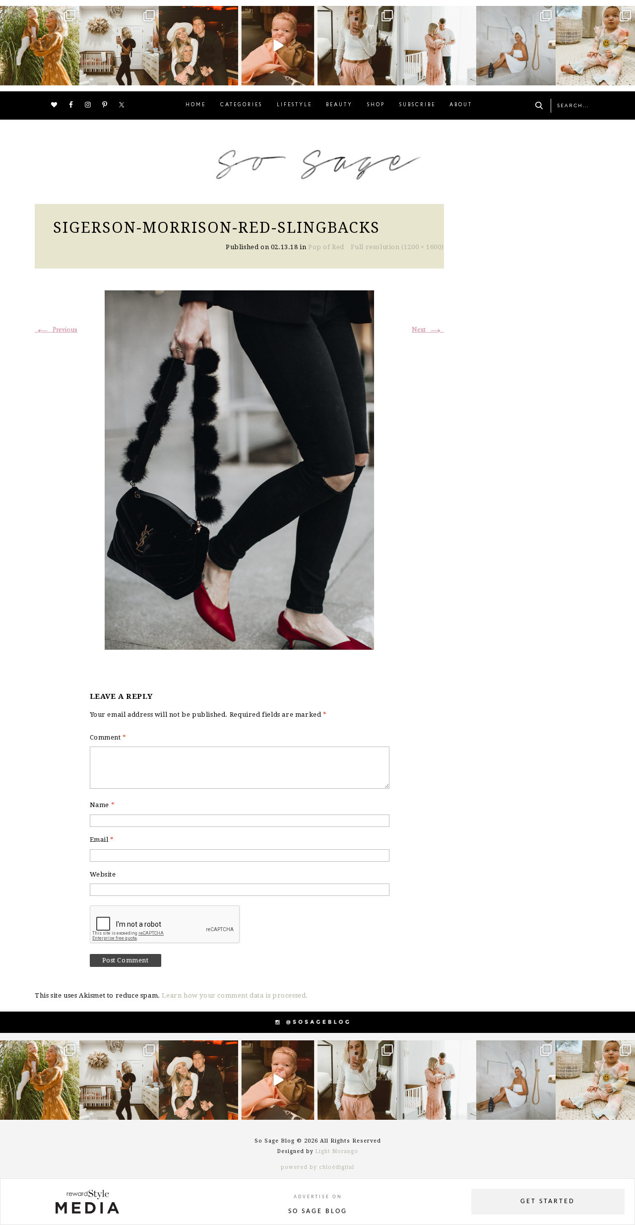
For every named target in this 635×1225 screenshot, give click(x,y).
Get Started (547, 1201)
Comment (108, 737)
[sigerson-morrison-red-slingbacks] (239, 469)
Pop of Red (326, 247)
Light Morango (337, 1151)
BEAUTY (339, 105)
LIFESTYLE (294, 105)
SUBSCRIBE (417, 105)
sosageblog (38, 14)
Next (428, 330)
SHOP (376, 105)
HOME (196, 105)
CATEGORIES (241, 105)
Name (102, 805)
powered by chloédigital (317, 1167)
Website (103, 874)
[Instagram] (70, 76)
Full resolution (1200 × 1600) (397, 247)
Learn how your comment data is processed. (235, 995)
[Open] (39, 45)
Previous (56, 330)
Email (102, 839)
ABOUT (460, 105)
